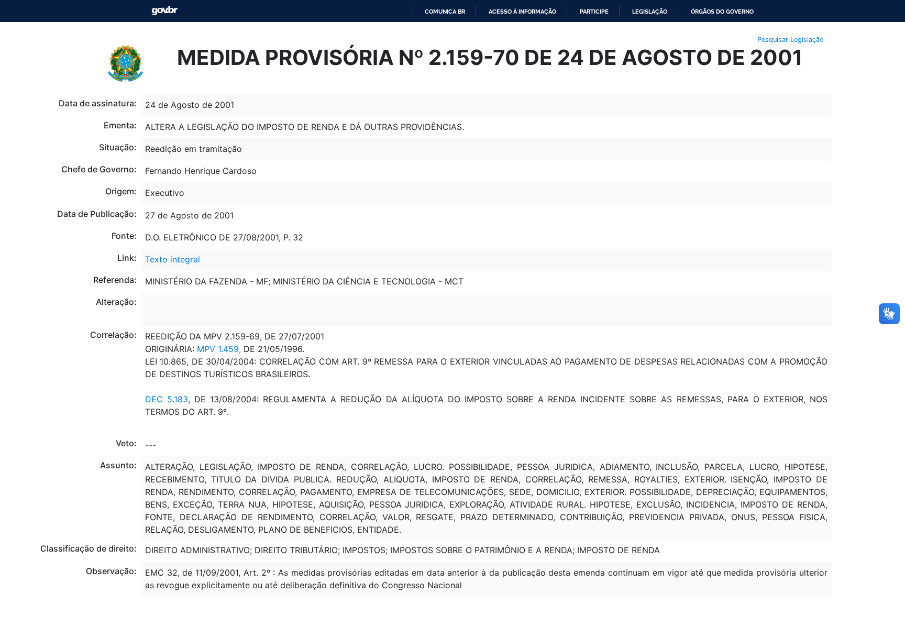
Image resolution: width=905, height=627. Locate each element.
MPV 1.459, (219, 349)
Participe (594, 11)
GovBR (164, 11)
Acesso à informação (522, 11)
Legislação (649, 11)
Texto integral (172, 259)
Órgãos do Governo (722, 11)
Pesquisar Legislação (790, 39)
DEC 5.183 (166, 399)
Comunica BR (445, 11)
